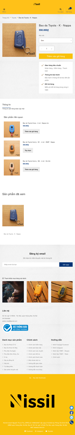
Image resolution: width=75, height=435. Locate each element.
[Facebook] (72, 413)
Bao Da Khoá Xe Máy (10, 348)
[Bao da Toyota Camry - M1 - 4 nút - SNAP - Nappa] (12, 148)
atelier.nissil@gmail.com (9, 321)
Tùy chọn (28, 150)
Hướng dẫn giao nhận (35, 363)
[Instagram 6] (62, 292)
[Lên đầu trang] (70, 430)
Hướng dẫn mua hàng (35, 369)
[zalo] (72, 417)
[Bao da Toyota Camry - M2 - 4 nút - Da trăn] (12, 167)
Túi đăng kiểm (8, 366)
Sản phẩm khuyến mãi (11, 369)
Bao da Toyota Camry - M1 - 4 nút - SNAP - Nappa (39, 142)
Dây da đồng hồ (9, 360)
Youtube (50, 431)
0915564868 (6, 318)
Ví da (5, 357)
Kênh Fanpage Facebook (61, 344)
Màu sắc (41, 35)
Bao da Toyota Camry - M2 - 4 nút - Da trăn (36, 161)
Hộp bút (6, 363)
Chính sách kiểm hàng (35, 344)
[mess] (72, 408)
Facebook (29, 431)
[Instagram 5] (37, 292)
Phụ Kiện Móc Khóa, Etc (11, 354)
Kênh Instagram (58, 348)
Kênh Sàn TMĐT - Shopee (61, 351)
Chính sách (56, 357)
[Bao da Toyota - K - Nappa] (13, 215)
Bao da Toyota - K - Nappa (12, 234)
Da (30, 378)
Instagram (40, 431)
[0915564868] (71, 422)
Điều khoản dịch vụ (34, 360)
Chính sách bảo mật (35, 348)
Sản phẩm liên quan (13, 117)
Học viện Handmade (39, 378)
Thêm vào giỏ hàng (31, 131)
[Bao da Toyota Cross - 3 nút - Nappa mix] (12, 129)
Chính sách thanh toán (36, 357)
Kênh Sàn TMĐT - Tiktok (60, 354)
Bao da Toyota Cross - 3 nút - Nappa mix (36, 123)
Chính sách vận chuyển (36, 351)
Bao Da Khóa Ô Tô (10, 344)
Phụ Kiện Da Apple (10, 351)
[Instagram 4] (13, 292)
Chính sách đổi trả (34, 354)
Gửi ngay (66, 264)
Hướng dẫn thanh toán (36, 366)
